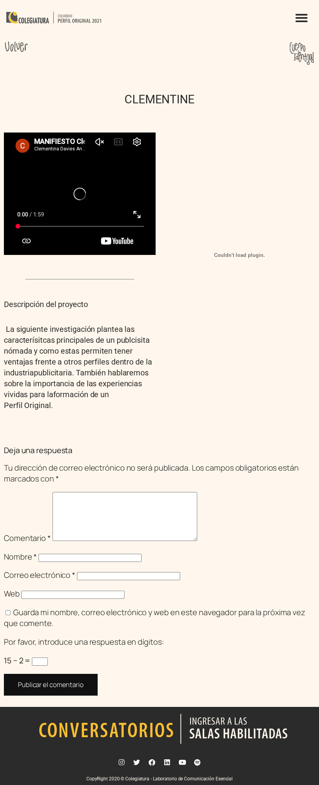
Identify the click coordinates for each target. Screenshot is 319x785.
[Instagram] (121, 762)
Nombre (20, 556)
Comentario (27, 538)
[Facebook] (152, 762)
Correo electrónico (39, 575)
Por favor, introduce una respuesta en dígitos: (84, 642)
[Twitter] (137, 762)
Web (12, 593)
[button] (301, 18)
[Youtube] (182, 762)
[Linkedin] (167, 762)
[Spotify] (197, 762)
